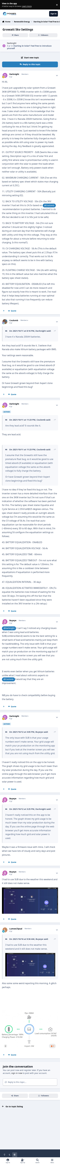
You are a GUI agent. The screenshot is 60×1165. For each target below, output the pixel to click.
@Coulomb (49, 205)
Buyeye (12, 620)
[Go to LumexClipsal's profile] (5, 929)
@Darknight (9, 628)
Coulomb (13, 320)
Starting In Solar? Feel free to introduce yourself (29, 47)
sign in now (16, 1073)
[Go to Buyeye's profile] (5, 621)
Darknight (11, 43)
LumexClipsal (15, 928)
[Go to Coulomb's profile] (5, 321)
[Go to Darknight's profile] (4, 45)
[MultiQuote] (3, 311)
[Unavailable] (30, 954)
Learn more (5, 5)
